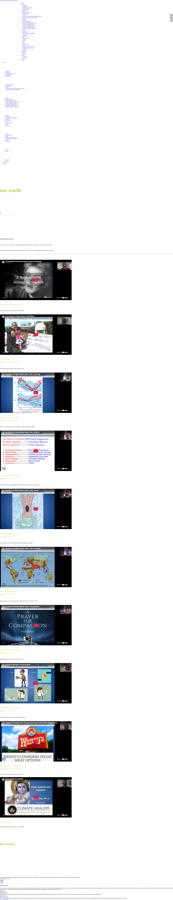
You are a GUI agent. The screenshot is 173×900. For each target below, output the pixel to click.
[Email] (171, 20)
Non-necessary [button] (3, 895)
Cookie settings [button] (3, 878)
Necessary (4, 891)
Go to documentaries (4, 870)
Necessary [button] (2, 890)
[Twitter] (171, 18)
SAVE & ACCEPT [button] (4, 899)
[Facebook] (171, 15)
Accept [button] (9, 878)
